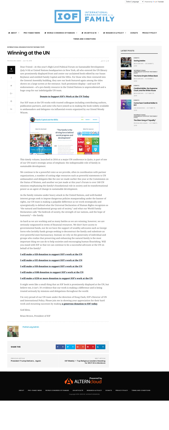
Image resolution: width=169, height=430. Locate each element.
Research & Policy (115, 33)
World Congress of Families (61, 33)
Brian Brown (138, 64)
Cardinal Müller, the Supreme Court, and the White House (145, 89)
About (14, 33)
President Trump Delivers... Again (26, 361)
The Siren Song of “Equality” (145, 120)
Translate (161, 2)
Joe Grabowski (139, 108)
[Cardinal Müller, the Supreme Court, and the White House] (126, 90)
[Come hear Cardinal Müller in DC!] (126, 105)
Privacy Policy (149, 33)
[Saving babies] (126, 62)
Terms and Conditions (84, 39)
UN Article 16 (90, 33)
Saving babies (139, 60)
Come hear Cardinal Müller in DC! (145, 104)
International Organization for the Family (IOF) (25, 47)
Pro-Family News (32, 33)
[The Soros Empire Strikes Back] (126, 75)
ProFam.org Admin (14, 61)
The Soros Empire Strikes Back (146, 76)
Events (136, 58)
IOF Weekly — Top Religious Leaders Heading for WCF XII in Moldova (85, 362)
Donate (134, 33)
